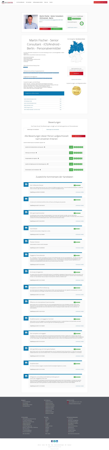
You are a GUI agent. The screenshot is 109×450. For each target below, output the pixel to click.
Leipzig (46, 431)
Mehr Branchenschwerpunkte (73, 433)
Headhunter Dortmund (49, 404)
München (47, 418)
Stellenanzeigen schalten (38, 2)
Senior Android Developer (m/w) (30, 99)
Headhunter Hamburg (49, 408)
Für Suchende (28, 2)
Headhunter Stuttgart (49, 413)
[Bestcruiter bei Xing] (54, 441)
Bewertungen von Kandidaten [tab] (33, 129)
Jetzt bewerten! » (56, 28)
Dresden (47, 430)
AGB (65, 444)
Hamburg (47, 427)
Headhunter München (49, 411)
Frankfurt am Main (49, 426)
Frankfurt (47, 428)
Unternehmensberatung (72, 426)
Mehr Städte (47, 433)
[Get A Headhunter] (7, 2)
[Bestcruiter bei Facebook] (52, 441)
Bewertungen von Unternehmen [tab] (52, 129)
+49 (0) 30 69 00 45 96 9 (75, 403)
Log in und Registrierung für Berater (100, 2)
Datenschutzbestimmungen (59, 444)
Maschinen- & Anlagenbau (73, 420)
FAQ (46, 444)
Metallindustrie (71, 427)
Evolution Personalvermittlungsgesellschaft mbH (51, 20)
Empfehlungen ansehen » (72, 27)
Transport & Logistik (72, 430)
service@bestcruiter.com (75, 402)
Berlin (46, 420)
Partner (51, 2)
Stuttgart (47, 424)
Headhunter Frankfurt (49, 407)
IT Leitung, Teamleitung (27, 420)
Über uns (46, 2)
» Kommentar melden (79, 192)
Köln (46, 421)
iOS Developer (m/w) (28, 101)
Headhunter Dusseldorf (49, 406)
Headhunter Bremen (49, 403)
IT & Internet (70, 418)
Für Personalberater (20, 2)
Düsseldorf (47, 423)
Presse (52, 444)
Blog (49, 444)
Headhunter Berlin (49, 401)
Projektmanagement (26, 424)
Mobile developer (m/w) (28, 105)
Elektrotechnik (71, 424)
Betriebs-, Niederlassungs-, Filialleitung (30, 427)
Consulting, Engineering (27, 426)
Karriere (43, 444)
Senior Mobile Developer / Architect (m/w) (32, 109)
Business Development (27, 431)
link (60, 99)
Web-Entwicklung (26, 428)
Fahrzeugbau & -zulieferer (73, 423)
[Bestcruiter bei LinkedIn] (57, 441)
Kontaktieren (45, 28)
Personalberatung (26, 406)
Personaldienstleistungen (73, 421)
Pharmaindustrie (71, 428)
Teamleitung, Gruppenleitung (28, 421)
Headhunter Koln (48, 410)
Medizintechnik (71, 431)
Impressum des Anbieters (76, 79)
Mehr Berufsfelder (26, 433)
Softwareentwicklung (27, 423)
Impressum (69, 444)
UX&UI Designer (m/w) (28, 107)
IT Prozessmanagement (27, 430)
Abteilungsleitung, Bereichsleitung (29, 418)
